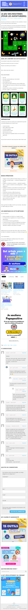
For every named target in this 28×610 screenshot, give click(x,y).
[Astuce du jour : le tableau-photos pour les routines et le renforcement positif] (6, 285)
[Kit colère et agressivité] (14, 543)
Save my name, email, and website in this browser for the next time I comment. (13, 508)
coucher (5, 345)
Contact (19, 607)
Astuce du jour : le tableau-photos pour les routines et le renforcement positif (6, 290)
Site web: (4, 500)
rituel (11, 345)
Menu (3, 9)
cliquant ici (10, 240)
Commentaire (5, 476)
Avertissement (23, 608)
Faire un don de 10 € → (14, 340)
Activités (15, 18)
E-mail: (4, 494)
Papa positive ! (15, 605)
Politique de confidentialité (10, 608)
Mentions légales (11, 607)
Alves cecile (15, 378)
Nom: (3, 489)
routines (14, 345)
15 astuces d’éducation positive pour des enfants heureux (18, 290)
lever (8, 345)
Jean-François (3, 18)
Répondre (24, 352)
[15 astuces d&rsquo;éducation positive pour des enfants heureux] (18, 285)
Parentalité (19, 18)
